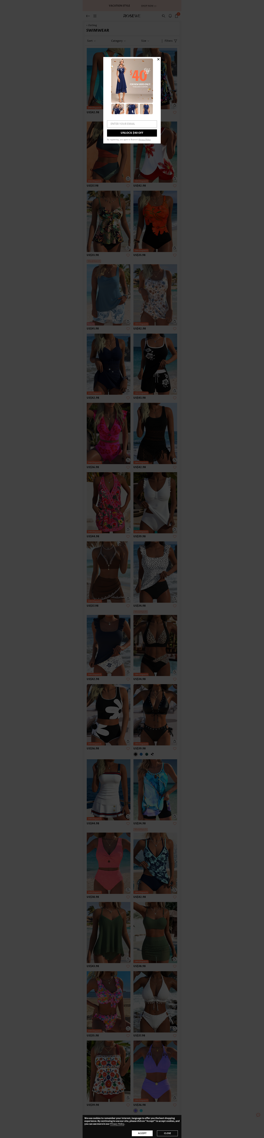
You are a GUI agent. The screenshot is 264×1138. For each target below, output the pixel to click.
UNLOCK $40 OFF (132, 133)
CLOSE (167, 1133)
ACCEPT (142, 1133)
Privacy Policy (117, 1124)
